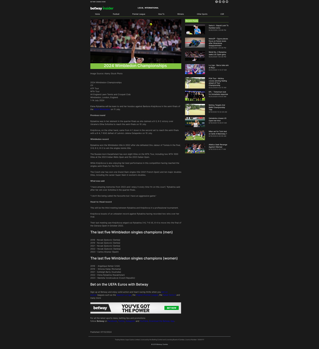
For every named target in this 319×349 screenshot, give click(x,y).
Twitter (121, 321)
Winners (180, 14)
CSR (222, 14)
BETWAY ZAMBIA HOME (98, 2)
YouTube (144, 321)
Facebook (112, 321)
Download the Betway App (161, 321)
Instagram (130, 321)
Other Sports (202, 14)
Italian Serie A (169, 295)
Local (141, 8)
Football (116, 14)
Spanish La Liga (124, 295)
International (152, 8)
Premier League (138, 14)
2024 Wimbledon (102, 109)
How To (161, 14)
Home (97, 14)
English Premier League (147, 295)
